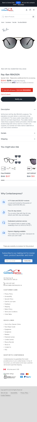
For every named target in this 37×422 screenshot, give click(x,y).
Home (2, 22)
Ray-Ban (14, 22)
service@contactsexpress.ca (13, 285)
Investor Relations (5, 395)
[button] (18, 109)
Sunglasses (8, 22)
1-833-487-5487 (10, 283)
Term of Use (4, 393)
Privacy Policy (24, 393)
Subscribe (27, 261)
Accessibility (14, 393)
